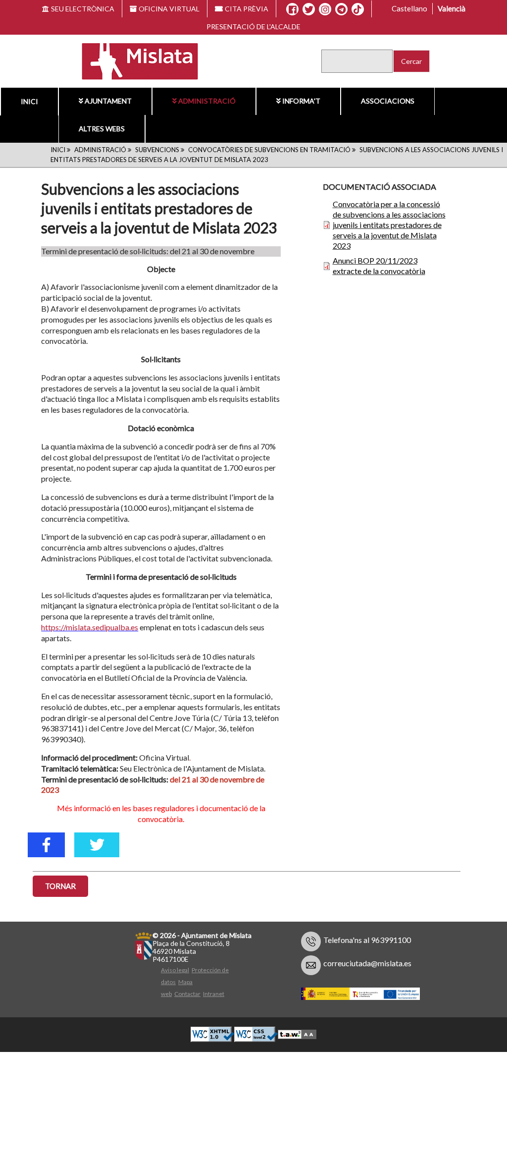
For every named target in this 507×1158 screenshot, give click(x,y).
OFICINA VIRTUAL (169, 8)
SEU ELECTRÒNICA (82, 8)
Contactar (187, 993)
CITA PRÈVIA (246, 8)
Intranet (213, 993)
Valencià (451, 8)
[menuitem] (105, 101)
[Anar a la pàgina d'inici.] (134, 60)
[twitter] (96, 844)
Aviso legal (175, 970)
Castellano (409, 8)
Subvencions (157, 150)
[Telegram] (341, 9)
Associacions (387, 101)
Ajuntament (108, 101)
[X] (308, 9)
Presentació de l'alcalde (253, 26)
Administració (207, 101)
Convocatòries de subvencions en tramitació (269, 150)
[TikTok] (357, 9)
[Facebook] (292, 9)
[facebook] (46, 844)
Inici (58, 150)
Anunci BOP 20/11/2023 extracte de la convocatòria (379, 266)
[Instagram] (325, 9)
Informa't (301, 101)
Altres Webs (102, 128)
